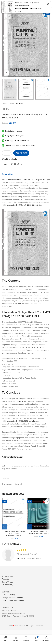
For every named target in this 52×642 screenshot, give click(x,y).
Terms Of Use (7, 582)
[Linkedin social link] (21, 164)
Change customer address (12, 597)
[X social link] (11, 164)
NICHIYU (19, 104)
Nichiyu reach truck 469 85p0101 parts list (18, 421)
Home (4, 104)
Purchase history (8, 595)
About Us (5, 579)
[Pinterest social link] (18, 164)
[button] (4, 526)
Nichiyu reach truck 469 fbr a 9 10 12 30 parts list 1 (26, 180)
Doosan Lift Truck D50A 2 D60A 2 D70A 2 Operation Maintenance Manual (13, 533)
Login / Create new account (13, 600)
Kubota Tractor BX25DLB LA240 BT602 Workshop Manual (30, 9)
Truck (11, 104)
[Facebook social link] (8, 164)
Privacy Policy (7, 585)
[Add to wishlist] (22, 502)
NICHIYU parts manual (32, 347)
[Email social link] (15, 164)
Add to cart (21, 153)
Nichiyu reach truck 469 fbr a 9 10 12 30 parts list (21, 205)
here (19, 304)
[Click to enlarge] (6, 72)
